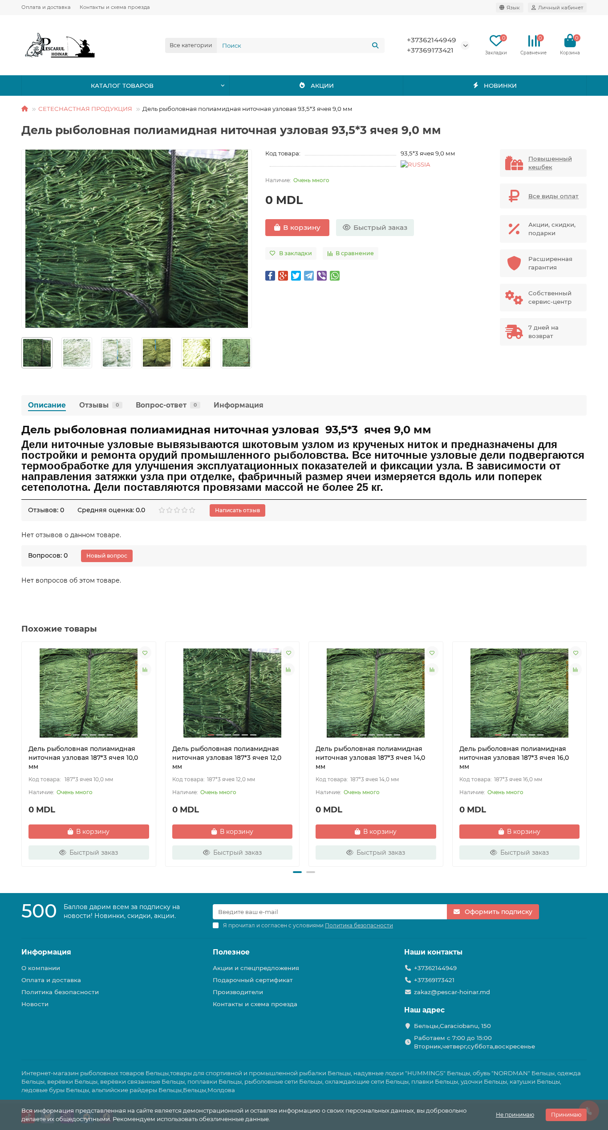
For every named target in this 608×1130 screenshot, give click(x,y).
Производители (238, 991)
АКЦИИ (322, 85)
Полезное (231, 952)
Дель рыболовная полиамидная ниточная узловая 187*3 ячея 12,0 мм (226, 758)
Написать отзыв (237, 510)
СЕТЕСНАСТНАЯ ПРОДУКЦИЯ (85, 108)
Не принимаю (515, 1114)
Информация (238, 405)
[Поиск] (375, 45)
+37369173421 (430, 50)
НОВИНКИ (500, 85)
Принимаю (566, 1114)
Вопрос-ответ (166, 405)
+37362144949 (431, 40)
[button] (21, 352)
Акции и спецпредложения (256, 967)
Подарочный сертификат (253, 979)
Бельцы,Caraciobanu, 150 (452, 1025)
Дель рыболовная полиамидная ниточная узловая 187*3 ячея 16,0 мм (514, 758)
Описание (47, 405)
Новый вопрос (106, 555)
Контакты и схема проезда (115, 7)
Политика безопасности (60, 991)
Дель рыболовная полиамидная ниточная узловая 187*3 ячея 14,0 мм (370, 758)
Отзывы (99, 405)
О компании (40, 967)
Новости (35, 1004)
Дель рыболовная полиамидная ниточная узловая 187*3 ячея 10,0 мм (83, 758)
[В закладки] (145, 652)
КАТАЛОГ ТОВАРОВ (122, 85)
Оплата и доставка (46, 7)
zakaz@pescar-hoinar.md (452, 991)
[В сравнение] (145, 669)
